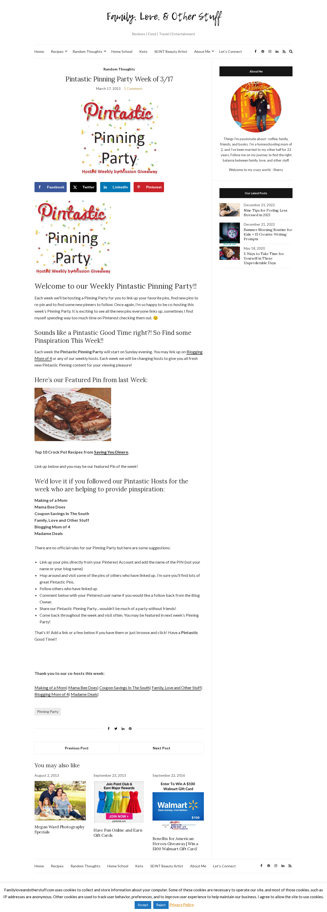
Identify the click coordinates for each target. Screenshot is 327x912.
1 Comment (133, 88)
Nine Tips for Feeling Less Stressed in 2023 (265, 212)
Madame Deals (84, 694)
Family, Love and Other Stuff (176, 687)
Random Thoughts (87, 51)
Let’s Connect (230, 51)
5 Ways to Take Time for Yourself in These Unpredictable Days (264, 258)
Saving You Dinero (111, 451)
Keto (143, 51)
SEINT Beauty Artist (170, 51)
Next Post (161, 748)
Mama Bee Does (82, 687)
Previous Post (77, 748)
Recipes (57, 51)
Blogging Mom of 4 (51, 694)
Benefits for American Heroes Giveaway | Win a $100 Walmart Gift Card (175, 843)
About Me (202, 51)
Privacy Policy (181, 904)
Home (39, 51)
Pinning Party (48, 711)
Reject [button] (161, 905)
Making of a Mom (50, 687)
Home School (121, 51)
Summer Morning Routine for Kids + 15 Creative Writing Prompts (268, 234)
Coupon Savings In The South (124, 687)
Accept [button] (143, 905)
